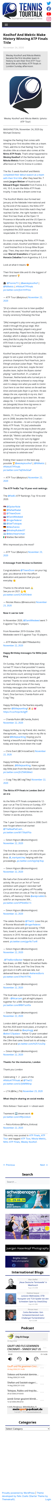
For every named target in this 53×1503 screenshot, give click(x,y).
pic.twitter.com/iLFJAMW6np (17, 1083)
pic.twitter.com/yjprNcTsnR (23, 941)
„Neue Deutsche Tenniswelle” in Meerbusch (33, 1283)
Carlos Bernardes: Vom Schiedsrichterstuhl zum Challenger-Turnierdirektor (33, 1315)
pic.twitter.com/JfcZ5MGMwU (18, 772)
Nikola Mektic (39, 1138)
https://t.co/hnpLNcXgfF (15, 711)
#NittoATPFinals (24, 286)
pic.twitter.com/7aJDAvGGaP (17, 470)
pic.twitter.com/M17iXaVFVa (17, 832)
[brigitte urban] (13, 1265)
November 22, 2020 (13, 645)
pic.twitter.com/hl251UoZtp (31, 1043)
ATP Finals (34, 1135)
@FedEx (12, 495)
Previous (9, 1165)
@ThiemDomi (13, 513)
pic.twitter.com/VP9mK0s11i (17, 902)
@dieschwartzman (16, 533)
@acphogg (27, 1030)
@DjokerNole (13, 506)
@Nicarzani (16, 998)
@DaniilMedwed (15, 516)
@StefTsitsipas (14, 523)
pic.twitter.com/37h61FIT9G (17, 976)
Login (48, 1499)
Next (44, 1165)
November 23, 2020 (33, 1091)
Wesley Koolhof (29, 1141)
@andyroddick (38, 896)
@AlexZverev (13, 526)
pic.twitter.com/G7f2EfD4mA (17, 594)
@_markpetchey (17, 857)
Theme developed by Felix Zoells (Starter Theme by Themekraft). (25, 1496)
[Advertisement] (25, 1153)
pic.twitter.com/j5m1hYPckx (17, 289)
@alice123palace (11, 1033)
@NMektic (8, 286)
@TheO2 (29, 921)
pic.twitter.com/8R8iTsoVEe (17, 1005)
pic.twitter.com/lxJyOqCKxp (30, 860)
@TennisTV (13, 283)
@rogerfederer (14, 520)
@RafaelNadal (14, 510)
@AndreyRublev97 (16, 530)
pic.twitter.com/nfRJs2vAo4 (16, 1116)
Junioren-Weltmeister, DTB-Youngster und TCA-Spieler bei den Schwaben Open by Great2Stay (33, 1299)
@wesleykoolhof (29, 283)
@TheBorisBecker (13, 959)
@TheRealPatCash (12, 829)
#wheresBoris (36, 973)
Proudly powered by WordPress (18, 1492)
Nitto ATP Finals (11, 1141)
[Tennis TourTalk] (22, 10)
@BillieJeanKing (19, 708)
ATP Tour (25, 1138)
